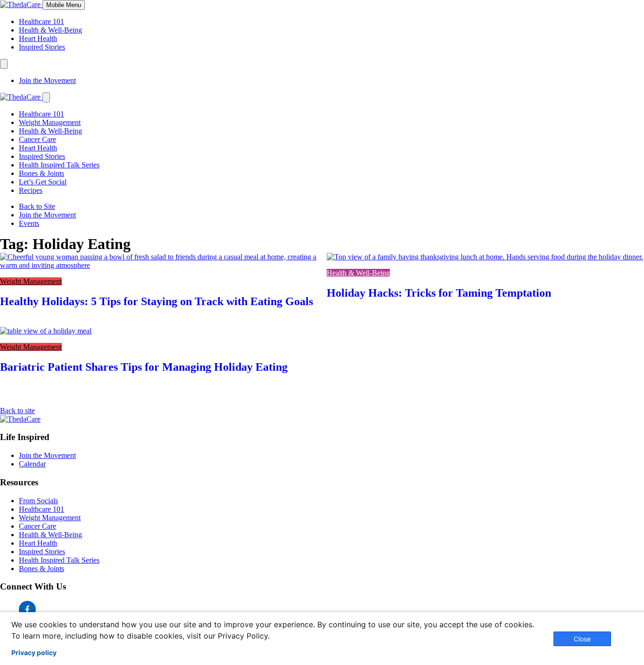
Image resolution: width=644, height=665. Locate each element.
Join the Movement (47, 80)
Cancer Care (37, 139)
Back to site (17, 411)
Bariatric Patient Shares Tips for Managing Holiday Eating (144, 367)
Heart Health (38, 38)
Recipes (30, 190)
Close (582, 639)
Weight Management (50, 122)
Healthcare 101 (41, 21)
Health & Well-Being (50, 30)
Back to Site (37, 206)
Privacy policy (34, 653)
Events (29, 223)
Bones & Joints (41, 173)
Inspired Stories (42, 47)
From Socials (38, 501)
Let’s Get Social (42, 182)
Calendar (32, 464)
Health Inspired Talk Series (59, 165)
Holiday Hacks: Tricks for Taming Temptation (439, 293)
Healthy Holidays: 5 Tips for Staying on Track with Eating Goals (156, 301)
